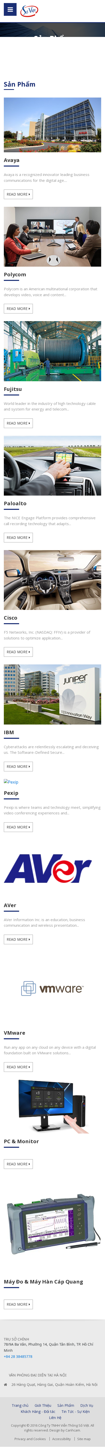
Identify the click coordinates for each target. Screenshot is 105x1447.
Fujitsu (13, 389)
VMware (14, 1032)
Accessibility (61, 1439)
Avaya (12, 160)
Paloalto (15, 503)
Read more (17, 194)
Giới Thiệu (43, 1405)
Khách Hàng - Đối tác (38, 1411)
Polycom (15, 274)
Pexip (11, 792)
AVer (10, 905)
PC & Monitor (21, 1141)
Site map (84, 1439)
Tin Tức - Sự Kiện (75, 1411)
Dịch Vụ (86, 1405)
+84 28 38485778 (18, 1356)
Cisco (10, 617)
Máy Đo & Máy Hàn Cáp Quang (43, 1281)
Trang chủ (20, 1405)
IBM (9, 732)
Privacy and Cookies (30, 1439)
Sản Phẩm (65, 1405)
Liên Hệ (55, 1417)
